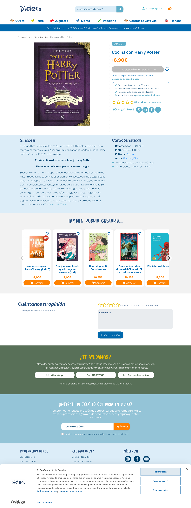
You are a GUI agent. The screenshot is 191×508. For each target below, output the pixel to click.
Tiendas (175, 21)
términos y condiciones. (119, 434)
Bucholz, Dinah (131, 158)
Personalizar (159, 481)
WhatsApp (56, 374)
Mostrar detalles (45, 502)
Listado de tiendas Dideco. (125, 78)
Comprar (38, 282)
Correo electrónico (138, 374)
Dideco (21, 36)
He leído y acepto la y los (97, 434)
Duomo (131, 154)
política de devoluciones (147, 95)
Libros (85, 21)
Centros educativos (142, 21)
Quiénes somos (27, 456)
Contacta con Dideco (82, 456)
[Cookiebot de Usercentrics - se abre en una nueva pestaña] (18, 502)
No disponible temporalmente (138, 69)
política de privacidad (93, 434)
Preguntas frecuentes (82, 461)
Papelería (109, 21)
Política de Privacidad (71, 491)
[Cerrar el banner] (187, 469)
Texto (41, 21)
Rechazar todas (160, 490)
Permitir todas (161, 472)
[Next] (169, 258)
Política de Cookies (47, 491)
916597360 (97, 374)
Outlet (21, 21)
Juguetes (61, 21)
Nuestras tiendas (28, 461)
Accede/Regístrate (153, 8)
